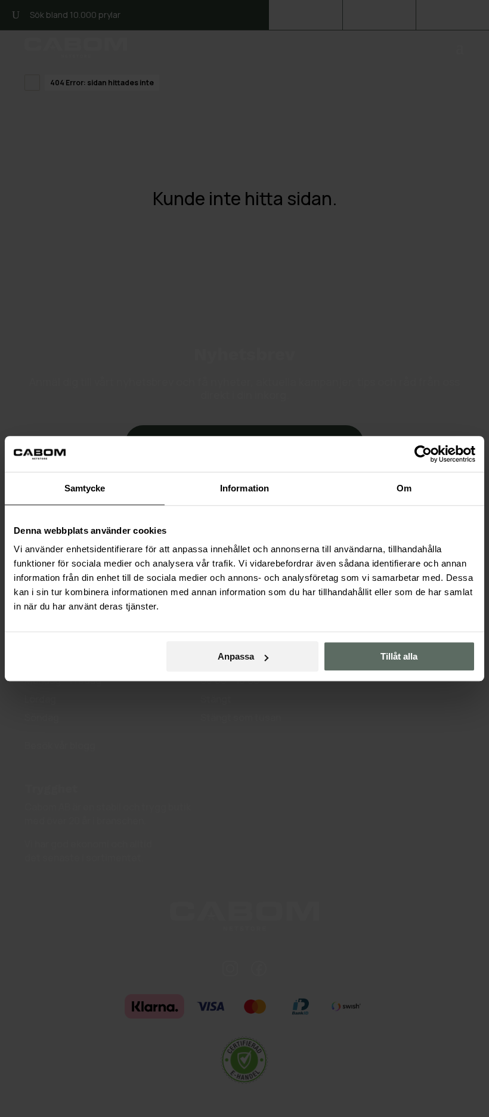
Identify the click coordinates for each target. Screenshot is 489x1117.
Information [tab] (244, 488)
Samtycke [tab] (85, 488)
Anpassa (236, 656)
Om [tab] (404, 488)
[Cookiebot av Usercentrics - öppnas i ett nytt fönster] (423, 454)
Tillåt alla (398, 656)
